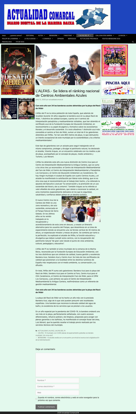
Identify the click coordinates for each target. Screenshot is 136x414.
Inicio (4, 35)
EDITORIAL (30, 35)
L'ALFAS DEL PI (60, 331)
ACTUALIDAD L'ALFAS (46, 331)
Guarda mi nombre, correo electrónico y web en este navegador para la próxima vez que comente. (68, 398)
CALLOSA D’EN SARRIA (104, 35)
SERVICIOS (72, 39)
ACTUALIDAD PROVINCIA (89, 39)
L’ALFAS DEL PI (84, 35)
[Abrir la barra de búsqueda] (133, 41)
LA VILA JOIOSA (29, 39)
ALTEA (40, 35)
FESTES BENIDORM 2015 (111, 39)
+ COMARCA (46, 39)
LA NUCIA (121, 35)
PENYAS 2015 (7, 42)
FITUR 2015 (20, 42)
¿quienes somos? (16, 35)
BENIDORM (53, 35)
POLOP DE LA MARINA (10, 39)
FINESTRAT (68, 35)
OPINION (60, 39)
